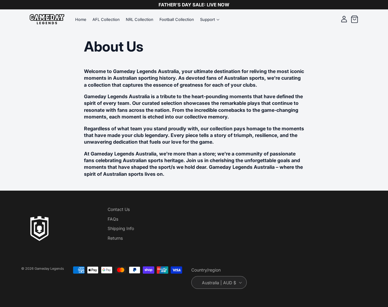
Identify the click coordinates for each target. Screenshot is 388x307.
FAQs (113, 219)
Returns (115, 238)
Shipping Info (121, 228)
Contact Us (119, 209)
